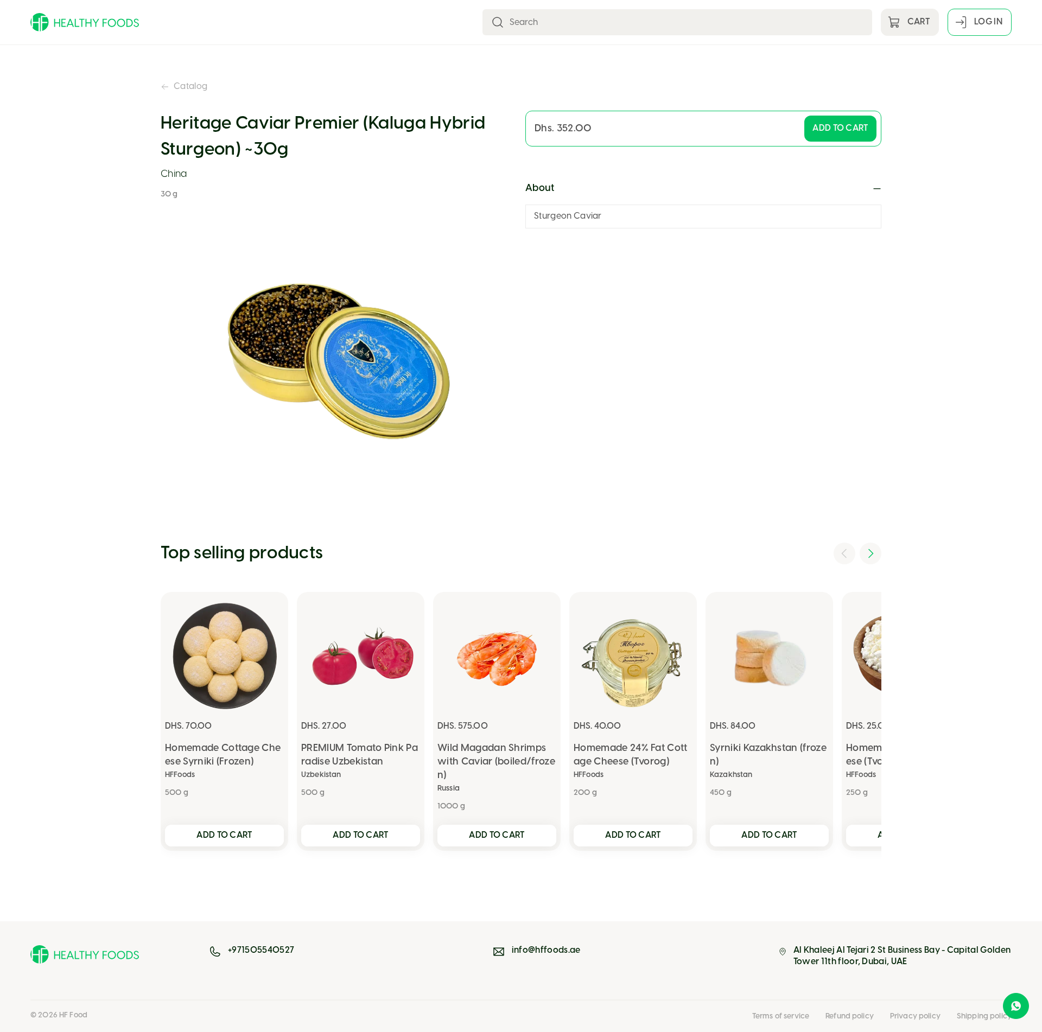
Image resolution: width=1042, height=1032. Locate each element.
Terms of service (780, 1016)
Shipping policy (984, 1016)
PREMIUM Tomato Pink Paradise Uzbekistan (359, 755)
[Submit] (497, 22)
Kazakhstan (731, 775)
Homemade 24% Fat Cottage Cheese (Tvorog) (631, 755)
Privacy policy (915, 1016)
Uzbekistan (321, 775)
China (174, 174)
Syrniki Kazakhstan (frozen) (768, 755)
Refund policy (849, 1016)
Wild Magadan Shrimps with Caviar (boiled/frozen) (496, 762)
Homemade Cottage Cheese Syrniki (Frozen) (223, 755)
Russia (448, 789)
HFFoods (180, 775)
